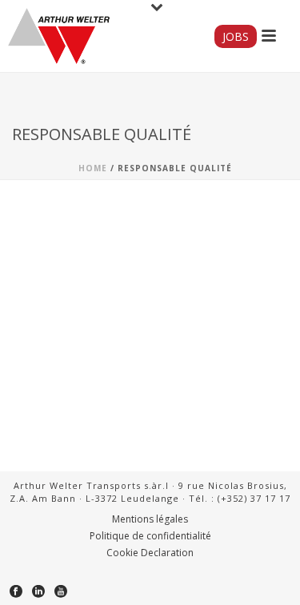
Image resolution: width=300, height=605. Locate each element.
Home (92, 168)
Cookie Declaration (150, 553)
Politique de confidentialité (150, 536)
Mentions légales (150, 519)
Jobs (235, 36)
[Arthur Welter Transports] (59, 36)
